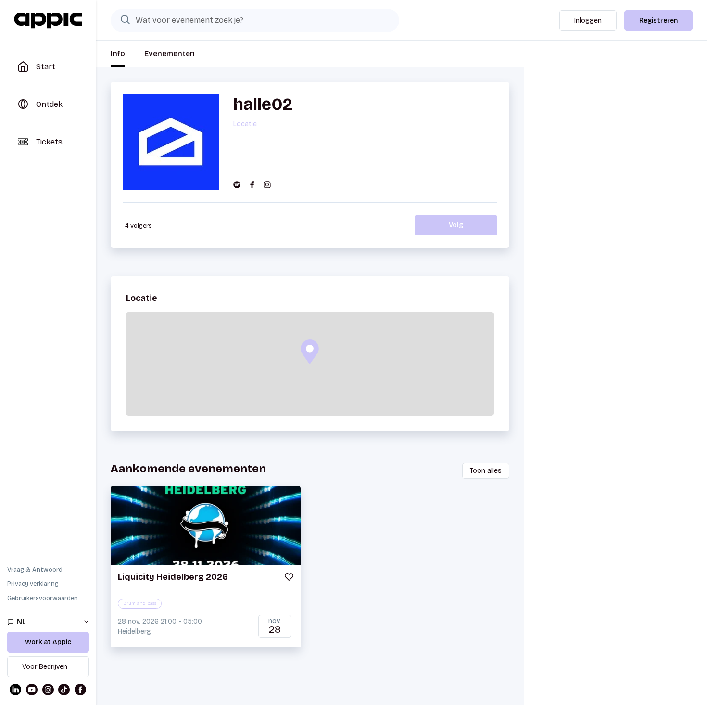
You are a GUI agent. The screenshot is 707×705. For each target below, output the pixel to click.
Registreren (658, 20)
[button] (310, 351)
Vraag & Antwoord (35, 570)
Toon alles (486, 471)
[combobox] (255, 20)
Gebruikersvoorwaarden (42, 598)
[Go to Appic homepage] (48, 21)
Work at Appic (48, 642)
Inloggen (588, 20)
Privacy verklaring (33, 584)
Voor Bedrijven (44, 667)
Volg (456, 225)
